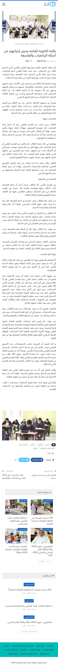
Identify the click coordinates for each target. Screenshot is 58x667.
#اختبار (47, 444)
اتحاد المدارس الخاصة (28, 654)
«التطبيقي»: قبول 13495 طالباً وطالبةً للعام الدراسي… (29, 622)
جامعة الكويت (35, 650)
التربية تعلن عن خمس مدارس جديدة (44, 476)
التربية (7, 646)
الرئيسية (50, 646)
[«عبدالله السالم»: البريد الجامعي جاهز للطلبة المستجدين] (16, 507)
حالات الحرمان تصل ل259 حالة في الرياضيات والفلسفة (14, 476)
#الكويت (39, 444)
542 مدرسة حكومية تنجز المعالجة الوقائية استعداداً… (29, 589)
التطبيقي (23, 650)
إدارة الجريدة (13, 654)
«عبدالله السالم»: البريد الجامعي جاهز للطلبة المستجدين (29, 606)
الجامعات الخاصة (10, 650)
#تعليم (32, 444)
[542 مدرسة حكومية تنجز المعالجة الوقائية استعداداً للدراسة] (42, 507)
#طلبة (35, 448)
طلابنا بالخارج (45, 654)
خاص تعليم (40, 646)
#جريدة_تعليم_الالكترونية (47, 448)
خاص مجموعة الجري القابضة (23, 646)
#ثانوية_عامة (23, 444)
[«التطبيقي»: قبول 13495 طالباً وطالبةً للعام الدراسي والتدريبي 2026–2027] (42, 536)
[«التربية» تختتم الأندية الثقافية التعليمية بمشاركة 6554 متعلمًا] (16, 536)
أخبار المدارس (48, 500)
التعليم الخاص (48, 650)
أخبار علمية (23, 500)
